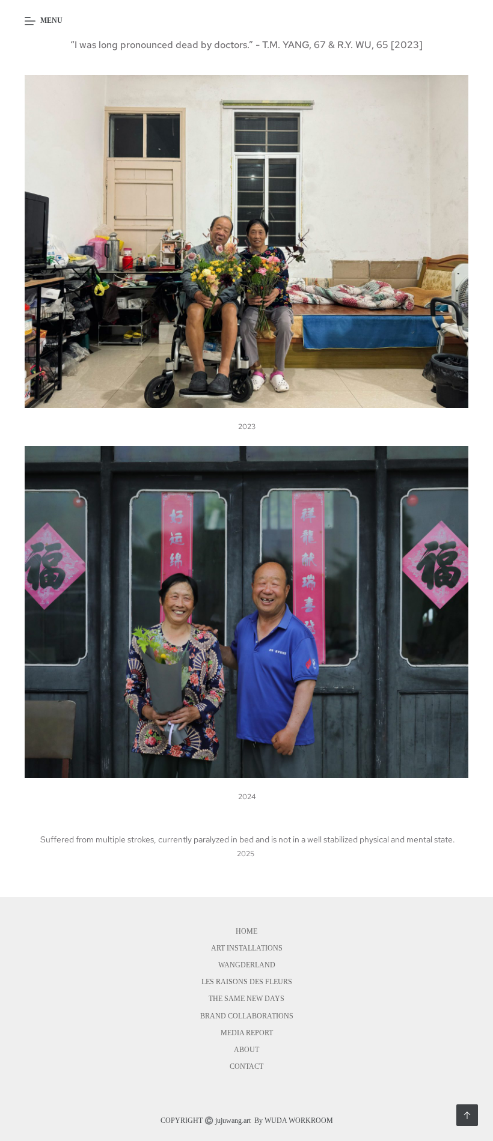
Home (246, 931)
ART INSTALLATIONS (247, 948)
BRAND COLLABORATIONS (246, 1016)
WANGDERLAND (246, 965)
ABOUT (246, 1049)
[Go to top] (467, 1115)
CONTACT (246, 1066)
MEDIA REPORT (247, 1033)
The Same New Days (246, 998)
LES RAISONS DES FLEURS (246, 982)
